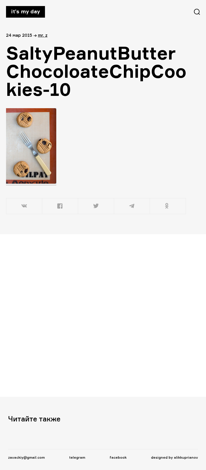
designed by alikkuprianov (174, 457)
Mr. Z (42, 35)
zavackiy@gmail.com (26, 457)
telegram (77, 457)
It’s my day (25, 11)
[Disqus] (93, 315)
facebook (118, 457)
